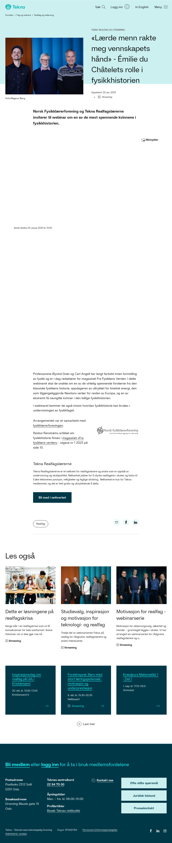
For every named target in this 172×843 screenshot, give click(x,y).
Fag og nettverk (24, 15)
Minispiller (151, 139)
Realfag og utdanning (44, 15)
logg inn (50, 764)
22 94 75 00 (55, 784)
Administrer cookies (16, 833)
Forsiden (9, 15)
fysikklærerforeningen (48, 425)
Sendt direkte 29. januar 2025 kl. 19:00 (33, 227)
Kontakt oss (105, 780)
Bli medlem (17, 764)
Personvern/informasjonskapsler (100, 829)
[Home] (14, 7)
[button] (100, 6)
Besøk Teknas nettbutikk (63, 810)
